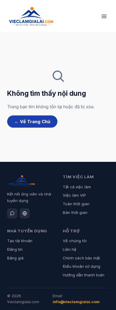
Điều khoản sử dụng (81, 266)
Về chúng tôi (75, 240)
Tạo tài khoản (19, 240)
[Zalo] (12, 213)
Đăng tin (15, 249)
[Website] (25, 213)
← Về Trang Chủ (32, 121)
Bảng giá (15, 258)
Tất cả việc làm (77, 186)
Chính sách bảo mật (81, 258)
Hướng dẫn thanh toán (83, 275)
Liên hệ (69, 249)
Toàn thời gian (76, 203)
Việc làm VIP (74, 195)
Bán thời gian (75, 212)
